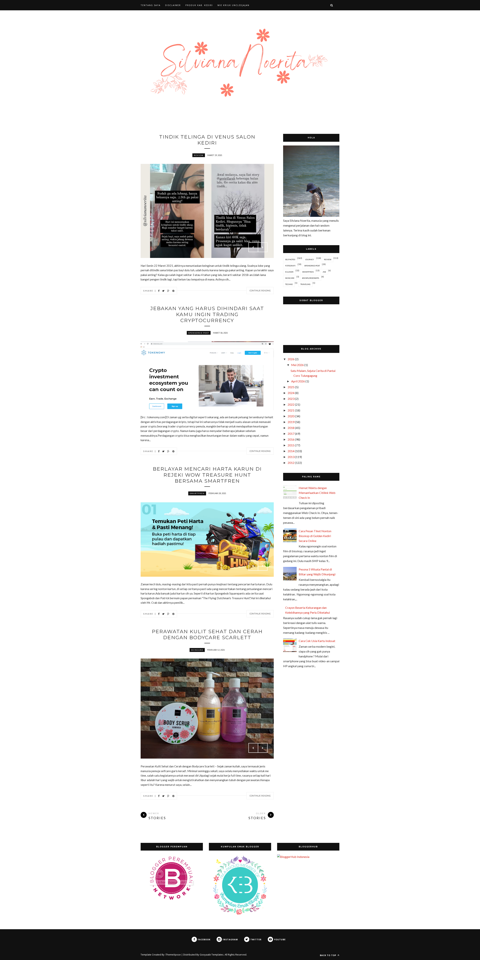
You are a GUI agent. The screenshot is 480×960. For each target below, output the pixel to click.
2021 (291, 410)
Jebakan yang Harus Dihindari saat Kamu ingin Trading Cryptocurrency (207, 314)
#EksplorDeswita (310, 278)
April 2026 (298, 381)
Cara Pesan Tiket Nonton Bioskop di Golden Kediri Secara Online (315, 536)
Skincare (197, 650)
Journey (309, 259)
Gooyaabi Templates (212, 954)
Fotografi (290, 265)
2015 (291, 445)
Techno (289, 284)
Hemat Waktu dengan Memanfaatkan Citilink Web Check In (317, 492)
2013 (291, 457)
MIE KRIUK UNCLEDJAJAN (233, 5)
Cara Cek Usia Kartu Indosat (317, 641)
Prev (253, 247)
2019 (291, 422)
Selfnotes (290, 259)
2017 (291, 433)
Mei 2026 (297, 365)
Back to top (328, 955)
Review (198, 155)
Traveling (305, 284)
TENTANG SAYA (150, 5)
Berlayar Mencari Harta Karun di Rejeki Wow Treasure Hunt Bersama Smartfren (207, 475)
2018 (291, 428)
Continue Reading (260, 290)
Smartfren (197, 493)
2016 (291, 439)
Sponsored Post (198, 333)
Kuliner (289, 272)
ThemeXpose (173, 954)
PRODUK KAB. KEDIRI (199, 5)
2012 (291, 462)
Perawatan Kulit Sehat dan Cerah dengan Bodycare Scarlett (207, 634)
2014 (291, 451)
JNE (324, 272)
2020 (291, 416)
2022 (291, 404)
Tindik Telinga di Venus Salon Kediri (207, 140)
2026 (291, 359)
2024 (291, 393)
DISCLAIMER (173, 5)
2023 (291, 398)
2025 (291, 387)
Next (263, 247)
